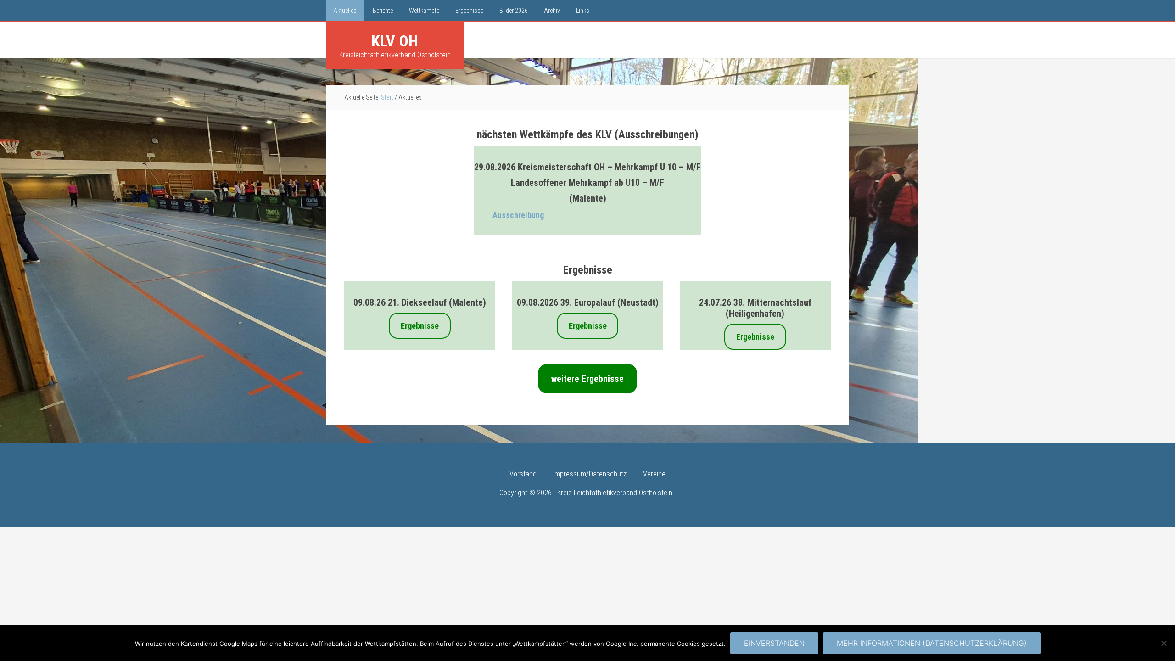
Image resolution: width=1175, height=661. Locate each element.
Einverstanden (774, 643)
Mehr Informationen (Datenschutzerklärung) (932, 643)
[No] (1163, 643)
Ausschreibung (518, 215)
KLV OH (394, 41)
